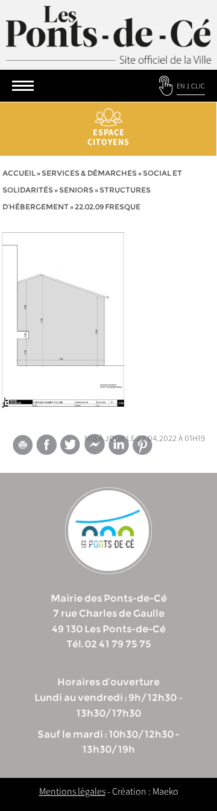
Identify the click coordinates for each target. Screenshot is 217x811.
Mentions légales (72, 791)
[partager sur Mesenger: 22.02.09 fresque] (94, 447)
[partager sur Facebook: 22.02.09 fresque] (46, 444)
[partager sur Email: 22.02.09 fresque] (22, 447)
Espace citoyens (108, 137)
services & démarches (89, 172)
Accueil (19, 172)
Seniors (76, 189)
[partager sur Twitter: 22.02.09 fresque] (70, 444)
